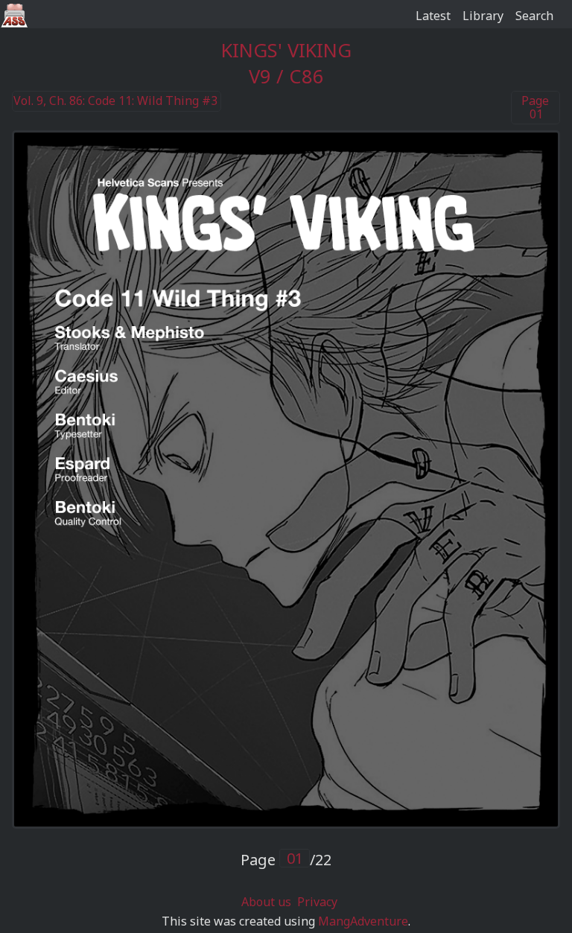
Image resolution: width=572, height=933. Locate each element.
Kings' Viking (286, 50)
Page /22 (286, 860)
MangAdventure (363, 921)
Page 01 (535, 108)
